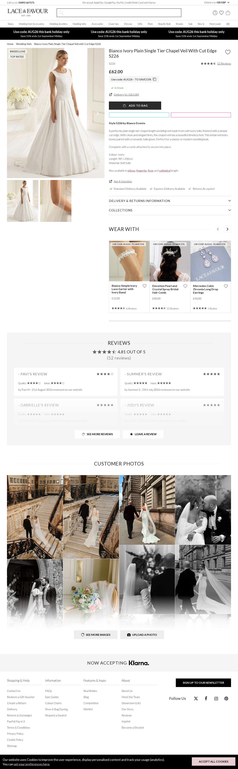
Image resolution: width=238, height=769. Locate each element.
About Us (127, 690)
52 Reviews (224, 63)
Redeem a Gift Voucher (21, 697)
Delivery (12, 709)
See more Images (98, 634)
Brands (179, 23)
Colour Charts (53, 703)
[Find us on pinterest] (226, 698)
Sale (191, 23)
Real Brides (90, 690)
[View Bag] (228, 12)
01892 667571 (26, 2)
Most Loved (215, 23)
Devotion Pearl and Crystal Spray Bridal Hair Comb (165, 289)
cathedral (164, 170)
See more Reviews (99, 434)
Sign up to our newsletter (203, 682)
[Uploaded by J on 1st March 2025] (147, 510)
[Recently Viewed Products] (215, 12)
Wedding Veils (79, 23)
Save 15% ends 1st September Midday (41, 33)
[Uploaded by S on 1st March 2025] (147, 579)
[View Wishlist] (221, 12)
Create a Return (16, 703)
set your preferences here (31, 764)
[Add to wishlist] (144, 286)
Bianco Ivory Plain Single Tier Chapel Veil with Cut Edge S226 (67, 43)
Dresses (128, 23)
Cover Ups (114, 23)
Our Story (127, 709)
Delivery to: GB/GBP (126, 94)
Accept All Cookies (213, 761)
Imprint (126, 721)
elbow (131, 170)
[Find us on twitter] (196, 698)
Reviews (127, 715)
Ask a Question (123, 181)
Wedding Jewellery (58, 23)
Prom (150, 23)
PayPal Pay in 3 (16, 721)
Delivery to (215, 2)
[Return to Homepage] (28, 12)
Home (10, 43)
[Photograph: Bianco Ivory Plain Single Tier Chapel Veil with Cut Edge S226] (56, 113)
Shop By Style (164, 23)
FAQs (48, 690)
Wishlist (88, 709)
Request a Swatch (56, 715)
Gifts (140, 23)
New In (201, 23)
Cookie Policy (15, 739)
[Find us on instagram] (216, 698)
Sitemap (12, 745)
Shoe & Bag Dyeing (56, 709)
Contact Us (13, 690)
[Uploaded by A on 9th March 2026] (35, 517)
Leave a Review (145, 434)
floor (151, 170)
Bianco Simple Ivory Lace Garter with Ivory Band (124, 289)
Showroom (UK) (131, 703)
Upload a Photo (144, 634)
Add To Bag (138, 105)
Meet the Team (131, 697)
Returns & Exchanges (19, 715)
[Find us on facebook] (206, 698)
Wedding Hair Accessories (31, 23)
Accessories (97, 23)
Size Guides (52, 697)
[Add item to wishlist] (228, 52)
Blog (86, 697)
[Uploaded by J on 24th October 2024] (91, 601)
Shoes (11, 23)
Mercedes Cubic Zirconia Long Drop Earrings (205, 289)
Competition (90, 703)
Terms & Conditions (18, 727)
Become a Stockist (133, 727)
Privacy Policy (15, 733)
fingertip (141, 170)
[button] (14, 113)
